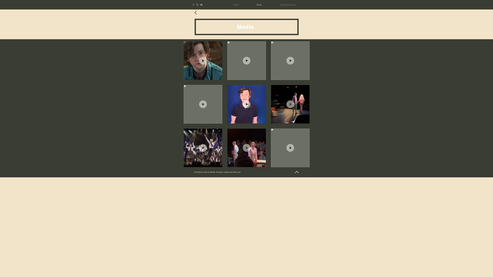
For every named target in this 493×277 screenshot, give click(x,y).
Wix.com (237, 172)
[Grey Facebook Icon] (193, 4)
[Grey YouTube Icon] (201, 4)
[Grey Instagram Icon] (197, 4)
